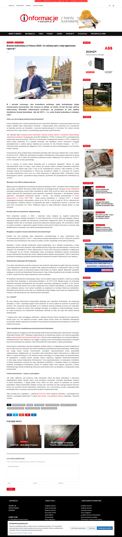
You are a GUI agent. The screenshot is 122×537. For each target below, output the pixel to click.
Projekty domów (50, 506)
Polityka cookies (27, 533)
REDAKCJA (12, 506)
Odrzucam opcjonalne (78, 528)
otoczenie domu (86, 510)
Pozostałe (82, 34)
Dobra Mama (49, 515)
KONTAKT (12, 510)
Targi (41, 34)
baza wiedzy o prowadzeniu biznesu (50, 396)
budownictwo (39, 405)
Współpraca (20, 5)
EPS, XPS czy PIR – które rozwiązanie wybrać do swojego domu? (105, 216)
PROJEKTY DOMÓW (38, 5)
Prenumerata (49, 517)
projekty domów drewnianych (90, 515)
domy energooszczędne (89, 517)
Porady (50, 34)
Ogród (59, 34)
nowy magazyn (86, 513)
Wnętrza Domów (50, 510)
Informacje (30, 34)
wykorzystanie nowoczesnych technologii (26, 337)
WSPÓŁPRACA (14, 508)
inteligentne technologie (15, 408)
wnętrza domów (86, 508)
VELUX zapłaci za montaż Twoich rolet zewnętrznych (62, 444)
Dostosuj (92, 528)
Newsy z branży (15, 34)
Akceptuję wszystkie (105, 528)
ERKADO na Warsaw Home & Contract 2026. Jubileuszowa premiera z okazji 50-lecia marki (104, 230)
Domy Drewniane (50, 508)
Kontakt (28, 5)
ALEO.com (42, 394)
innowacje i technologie (68, 405)
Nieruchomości (19, 42)
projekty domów (86, 506)
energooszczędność (52, 405)
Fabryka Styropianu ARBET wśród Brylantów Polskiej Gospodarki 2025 (105, 203)
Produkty (70, 34)
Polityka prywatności (15, 533)
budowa (29, 405)
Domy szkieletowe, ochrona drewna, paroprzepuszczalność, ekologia (104, 191)
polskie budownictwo (32, 408)
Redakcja (11, 5)
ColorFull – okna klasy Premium (24, 445)
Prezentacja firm (98, 34)
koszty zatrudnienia (72, 189)
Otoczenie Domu (50, 513)
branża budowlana (18, 405)
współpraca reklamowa (49, 408)
